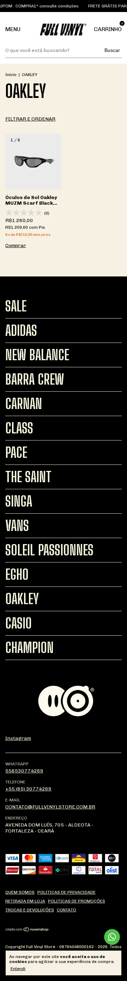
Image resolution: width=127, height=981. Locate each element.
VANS (17, 525)
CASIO (18, 623)
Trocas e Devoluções (29, 909)
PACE (16, 452)
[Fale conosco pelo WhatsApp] (112, 937)
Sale (15, 306)
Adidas (21, 330)
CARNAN (23, 403)
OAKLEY (22, 598)
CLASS (19, 428)
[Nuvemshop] (27, 930)
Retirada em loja (25, 901)
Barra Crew (34, 379)
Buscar (112, 50)
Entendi (18, 968)
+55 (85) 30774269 (28, 789)
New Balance (37, 354)
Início (11, 74)
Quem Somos (20, 892)
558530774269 (24, 771)
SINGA (18, 501)
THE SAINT (28, 476)
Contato (66, 909)
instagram (18, 738)
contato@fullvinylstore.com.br (50, 807)
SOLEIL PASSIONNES (49, 550)
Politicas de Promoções (76, 901)
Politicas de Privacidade (66, 892)
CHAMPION (29, 647)
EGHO (17, 574)
